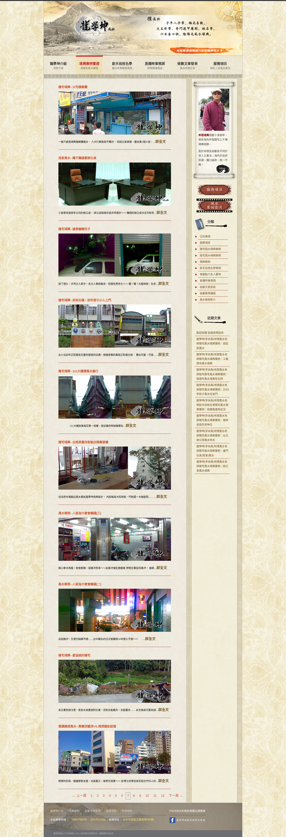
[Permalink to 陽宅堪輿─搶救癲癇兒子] (114, 255)
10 (147, 795)
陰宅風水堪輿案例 (210, 255)
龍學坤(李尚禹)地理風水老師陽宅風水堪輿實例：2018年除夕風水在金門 (212, 389)
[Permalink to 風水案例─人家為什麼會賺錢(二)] (114, 610)
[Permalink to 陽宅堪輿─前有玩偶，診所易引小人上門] (114, 326)
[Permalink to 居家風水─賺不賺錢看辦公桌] (114, 184)
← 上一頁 (79, 795)
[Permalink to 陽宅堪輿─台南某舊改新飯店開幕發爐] (114, 468)
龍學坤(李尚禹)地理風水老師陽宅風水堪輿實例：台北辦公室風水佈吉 (212, 435)
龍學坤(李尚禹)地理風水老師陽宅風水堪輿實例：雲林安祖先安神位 (212, 420)
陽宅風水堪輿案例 (210, 249)
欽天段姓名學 (122, 64)
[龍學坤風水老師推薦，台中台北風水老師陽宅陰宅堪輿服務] (95, 8)
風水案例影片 (208, 299)
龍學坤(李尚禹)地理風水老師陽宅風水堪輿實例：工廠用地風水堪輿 (212, 359)
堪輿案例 (205, 261)
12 (163, 795)
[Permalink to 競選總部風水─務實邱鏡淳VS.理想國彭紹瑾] (114, 752)
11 (155, 795)
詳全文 (160, 141)
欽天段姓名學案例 (210, 268)
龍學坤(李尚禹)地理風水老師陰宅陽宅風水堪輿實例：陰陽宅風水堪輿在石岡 (212, 374)
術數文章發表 (187, 64)
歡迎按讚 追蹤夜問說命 (210, 332)
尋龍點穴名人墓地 (210, 274)
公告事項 (205, 236)
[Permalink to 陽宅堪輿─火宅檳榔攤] (114, 113)
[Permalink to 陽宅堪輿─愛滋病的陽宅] (114, 681)
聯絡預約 (127, 811)
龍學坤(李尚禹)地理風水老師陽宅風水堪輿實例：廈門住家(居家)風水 (212, 451)
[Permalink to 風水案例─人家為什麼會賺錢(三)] (114, 539)
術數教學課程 (208, 293)
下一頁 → (176, 795)
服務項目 (220, 64)
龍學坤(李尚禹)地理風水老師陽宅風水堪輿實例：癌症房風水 (212, 343)
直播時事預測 (155, 64)
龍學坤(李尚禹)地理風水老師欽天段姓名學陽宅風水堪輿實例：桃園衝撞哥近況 (212, 405)
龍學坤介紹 (58, 64)
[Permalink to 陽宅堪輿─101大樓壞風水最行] (114, 397)
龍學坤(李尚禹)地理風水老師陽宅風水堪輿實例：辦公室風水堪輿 (212, 466)
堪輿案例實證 (89, 64)
